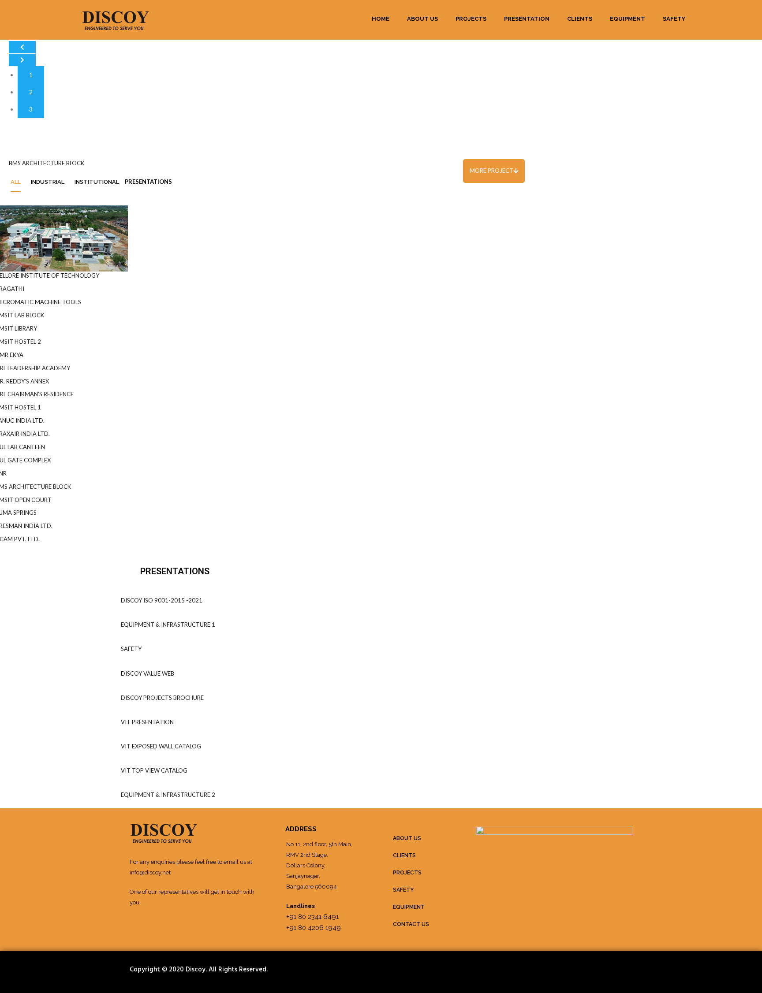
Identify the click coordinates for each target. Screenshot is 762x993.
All (16, 182)
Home (380, 18)
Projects (471, 18)
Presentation (526, 18)
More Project (491, 170)
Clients (579, 18)
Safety (674, 18)
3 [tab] (31, 109)
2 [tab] (31, 92)
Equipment (627, 18)
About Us (422, 18)
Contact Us (411, 924)
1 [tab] (31, 74)
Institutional (97, 182)
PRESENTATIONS (148, 181)
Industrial (47, 182)
